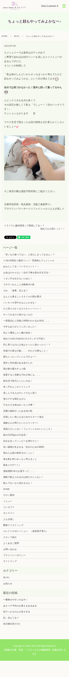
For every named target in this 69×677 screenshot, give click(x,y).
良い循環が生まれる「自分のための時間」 (24, 447)
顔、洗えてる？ (11, 618)
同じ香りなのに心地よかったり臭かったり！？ (26, 344)
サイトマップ (10, 561)
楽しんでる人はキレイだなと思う (20, 393)
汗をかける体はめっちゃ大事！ (19, 405)
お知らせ (7, 583)
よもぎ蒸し (8, 519)
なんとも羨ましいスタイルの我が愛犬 (22, 296)
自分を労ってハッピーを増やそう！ (21, 441)
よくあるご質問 (11, 543)
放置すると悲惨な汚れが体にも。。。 (22, 375)
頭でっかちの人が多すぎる (16, 612)
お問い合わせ (10, 549)
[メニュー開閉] (64, 6)
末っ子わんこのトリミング (16, 387)
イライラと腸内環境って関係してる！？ (24, 225)
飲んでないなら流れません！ (17, 483)
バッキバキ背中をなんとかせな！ (20, 302)
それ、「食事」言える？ (15, 290)
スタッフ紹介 (10, 537)
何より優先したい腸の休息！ (17, 333)
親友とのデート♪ (11, 465)
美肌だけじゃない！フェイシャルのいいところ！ (28, 429)
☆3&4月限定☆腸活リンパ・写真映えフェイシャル (28, 260)
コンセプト (8, 507)
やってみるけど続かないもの (17, 314)
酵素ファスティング (13, 525)
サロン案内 (8, 495)
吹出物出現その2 (11, 624)
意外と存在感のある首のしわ (17, 363)
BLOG (16, 36)
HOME (4, 36)
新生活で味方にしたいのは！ (17, 381)
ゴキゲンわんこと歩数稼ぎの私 (19, 284)
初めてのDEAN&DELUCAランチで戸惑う (24, 339)
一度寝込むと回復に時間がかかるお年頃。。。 (26, 321)
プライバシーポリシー (14, 555)
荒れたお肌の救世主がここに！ (19, 453)
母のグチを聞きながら (14, 399)
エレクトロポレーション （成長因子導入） (25, 531)
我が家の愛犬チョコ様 (14, 369)
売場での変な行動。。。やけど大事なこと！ (25, 351)
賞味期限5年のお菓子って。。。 (19, 471)
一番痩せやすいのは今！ (15, 599)
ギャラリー (8, 513)
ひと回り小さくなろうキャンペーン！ (22, 308)
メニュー (7, 501)
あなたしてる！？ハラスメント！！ (21, 266)
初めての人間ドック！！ (52, 229)
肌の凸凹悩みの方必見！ (15, 435)
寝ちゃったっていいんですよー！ (20, 357)
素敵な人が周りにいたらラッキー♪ (20, 423)
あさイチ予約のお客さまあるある (20, 606)
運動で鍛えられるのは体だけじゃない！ (23, 477)
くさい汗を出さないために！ (17, 278)
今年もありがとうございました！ (20, 326)
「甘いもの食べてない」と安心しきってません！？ (29, 254)
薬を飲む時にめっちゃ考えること (20, 459)
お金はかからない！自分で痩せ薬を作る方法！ (26, 272)
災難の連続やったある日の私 (17, 411)
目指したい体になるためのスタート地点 (23, 417)
